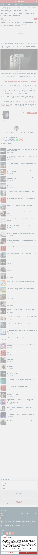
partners (7, 540)
